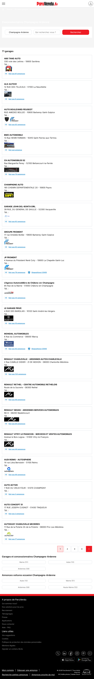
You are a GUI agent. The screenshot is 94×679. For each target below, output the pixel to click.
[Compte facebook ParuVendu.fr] (71, 653)
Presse (4, 617)
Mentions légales (8, 645)
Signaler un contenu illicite (12, 649)
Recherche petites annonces (15, 674)
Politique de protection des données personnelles (21, 642)
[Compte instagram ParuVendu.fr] (77, 653)
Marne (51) (23, 562)
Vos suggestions (8, 635)
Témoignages (7, 614)
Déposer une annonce (27, 670)
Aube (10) (70, 562)
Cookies (5, 639)
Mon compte (8, 670)
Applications (7, 621)
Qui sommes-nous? (9, 603)
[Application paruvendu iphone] (68, 660)
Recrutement (7, 610)
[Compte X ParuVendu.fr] (58, 653)
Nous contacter (8, 624)
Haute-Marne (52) (70, 587)
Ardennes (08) (23, 569)
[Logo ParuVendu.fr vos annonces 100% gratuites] (47, 6)
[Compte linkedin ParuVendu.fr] (64, 653)
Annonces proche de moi (43, 674)
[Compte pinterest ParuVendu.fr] (83, 653)
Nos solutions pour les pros (13, 607)
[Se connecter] (90, 3)
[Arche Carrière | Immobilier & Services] (86, 672)
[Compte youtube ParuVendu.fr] (90, 653)
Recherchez (75, 32)
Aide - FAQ (6, 627)
